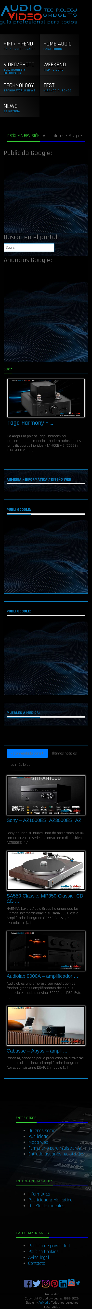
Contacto (36, 1263)
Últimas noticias (64, 753)
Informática (39, 1194)
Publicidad (38, 1136)
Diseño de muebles (46, 1206)
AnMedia (44, 1302)
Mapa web (38, 1142)
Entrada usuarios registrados (56, 1154)
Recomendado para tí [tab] (27, 753)
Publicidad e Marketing (50, 1200)
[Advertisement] (46, 196)
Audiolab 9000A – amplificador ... (42, 976)
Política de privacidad (49, 1245)
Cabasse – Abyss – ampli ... (37, 1051)
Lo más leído (20, 764)
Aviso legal (38, 1257)
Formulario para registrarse (54, 1148)
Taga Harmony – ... (30, 423)
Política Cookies (43, 1251)
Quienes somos (42, 1130)
